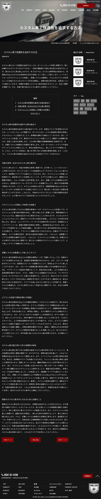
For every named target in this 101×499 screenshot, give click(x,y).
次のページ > (62, 440)
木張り (76, 112)
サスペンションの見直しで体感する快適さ (34, 109)
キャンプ (82, 105)
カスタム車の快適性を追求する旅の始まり (34, 102)
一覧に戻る (35, 440)
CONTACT (86, 5)
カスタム (76, 101)
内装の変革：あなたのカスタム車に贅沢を (34, 106)
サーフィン (91, 105)
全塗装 (76, 108)
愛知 (82, 101)
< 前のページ (8, 440)
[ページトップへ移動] (98, 476)
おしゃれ (93, 101)
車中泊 (76, 105)
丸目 (95, 108)
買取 (81, 108)
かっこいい (83, 112)
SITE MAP (68, 490)
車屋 (87, 101)
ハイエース (88, 108)
